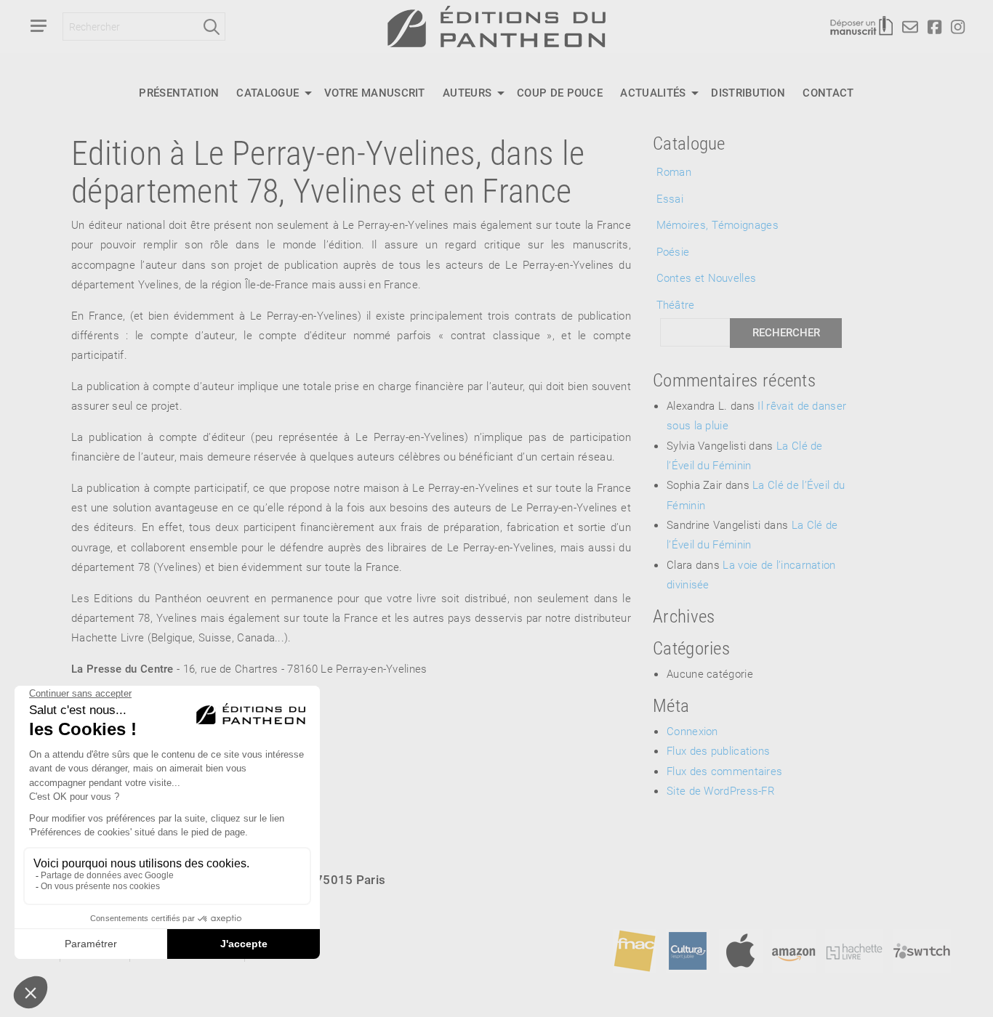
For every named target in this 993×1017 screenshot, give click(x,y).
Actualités (653, 92)
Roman (674, 171)
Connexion (692, 731)
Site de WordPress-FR (721, 790)
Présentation (179, 92)
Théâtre (675, 304)
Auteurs (467, 92)
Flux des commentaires (724, 770)
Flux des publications (718, 750)
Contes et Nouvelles (706, 277)
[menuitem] (179, 93)
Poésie (673, 251)
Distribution (748, 92)
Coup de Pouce (560, 92)
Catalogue (267, 92)
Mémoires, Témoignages (717, 224)
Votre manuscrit (374, 92)
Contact (828, 92)
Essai (670, 198)
